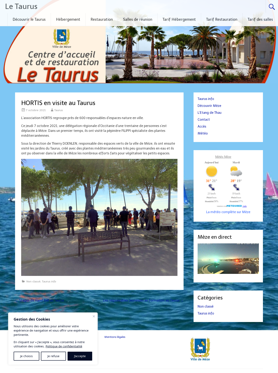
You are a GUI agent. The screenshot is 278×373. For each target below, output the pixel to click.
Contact (204, 119)
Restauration (102, 19)
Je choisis (26, 356)
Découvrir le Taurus (29, 19)
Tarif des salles (260, 19)
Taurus (58, 110)
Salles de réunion (137, 19)
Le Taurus (21, 6)
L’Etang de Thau (209, 113)
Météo (203, 133)
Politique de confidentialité (64, 346)
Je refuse (53, 356)
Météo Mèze (223, 156)
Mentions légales (114, 336)
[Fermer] (94, 316)
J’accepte (80, 356)
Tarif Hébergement (179, 19)
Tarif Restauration (221, 19)
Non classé (33, 281)
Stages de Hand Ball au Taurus (39, 300)
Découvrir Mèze (209, 106)
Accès (202, 126)
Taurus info (49, 281)
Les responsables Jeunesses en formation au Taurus (143, 300)
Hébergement (68, 19)
